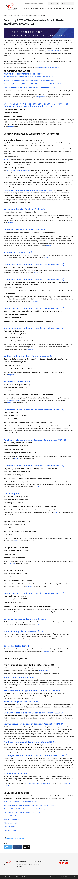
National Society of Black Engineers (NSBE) (24, 631)
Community (69, 8)
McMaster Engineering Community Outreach (25, 619)
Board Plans (34, 8)
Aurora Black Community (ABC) (18, 252)
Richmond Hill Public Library (17, 381)
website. (38, 624)
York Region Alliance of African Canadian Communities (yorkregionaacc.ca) (29, 805)
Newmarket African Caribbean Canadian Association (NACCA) (34, 264)
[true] (18, 6)
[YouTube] (63, 863)
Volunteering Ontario (11, 823)
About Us (26, 8)
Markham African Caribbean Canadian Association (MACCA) (33, 713)
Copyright (60, 876)
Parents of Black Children (16, 773)
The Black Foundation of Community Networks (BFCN (29, 742)
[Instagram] (66, 863)
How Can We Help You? (40, 861)
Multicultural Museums (11, 819)
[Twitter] (60, 863)
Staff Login (19, 866)
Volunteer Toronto (10, 827)
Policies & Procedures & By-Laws (24, 864)
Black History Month (52, 51)
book (36, 272)
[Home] (8, 6)
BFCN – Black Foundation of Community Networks (20, 802)
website (9, 403)
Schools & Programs (46, 8)
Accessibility (72, 876)
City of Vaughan (11, 493)
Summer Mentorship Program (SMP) (18, 171)
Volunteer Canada (10, 830)
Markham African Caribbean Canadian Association (28, 356)
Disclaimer (65, 876)
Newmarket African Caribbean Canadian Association (22, 812)
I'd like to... (52, 3)
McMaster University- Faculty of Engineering (25, 209)
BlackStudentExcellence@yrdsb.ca (48, 67)
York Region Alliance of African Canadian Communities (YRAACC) (35, 440)
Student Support (59, 8)
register (11, 127)
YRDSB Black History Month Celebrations (23, 74)
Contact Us (37, 864)
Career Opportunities (21, 861)
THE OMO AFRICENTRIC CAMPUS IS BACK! (38, 783)
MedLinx (6, 160)
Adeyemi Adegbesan (12, 400)
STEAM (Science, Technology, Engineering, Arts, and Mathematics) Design (28, 190)
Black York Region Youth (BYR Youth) (21, 701)
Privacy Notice (53, 876)
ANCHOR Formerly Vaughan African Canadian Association (32, 690)
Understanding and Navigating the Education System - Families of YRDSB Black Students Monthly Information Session (36, 105)
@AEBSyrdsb (43, 670)
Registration (41, 97)
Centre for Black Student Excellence (14, 839)
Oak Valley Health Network (16, 646)
